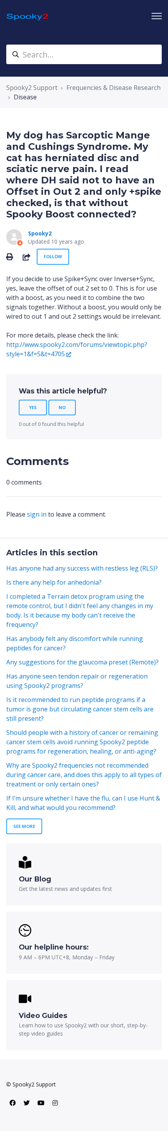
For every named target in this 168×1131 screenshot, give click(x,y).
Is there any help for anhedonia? (54, 582)
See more (24, 826)
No (62, 407)
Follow (53, 256)
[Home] (28, 16)
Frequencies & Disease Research (113, 87)
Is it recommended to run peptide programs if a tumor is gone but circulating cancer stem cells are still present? (80, 709)
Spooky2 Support (31, 87)
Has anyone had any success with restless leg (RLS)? (82, 568)
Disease (25, 97)
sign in (36, 514)
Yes (33, 407)
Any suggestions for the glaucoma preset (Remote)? (82, 662)
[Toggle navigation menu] (156, 16)
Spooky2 (40, 233)
